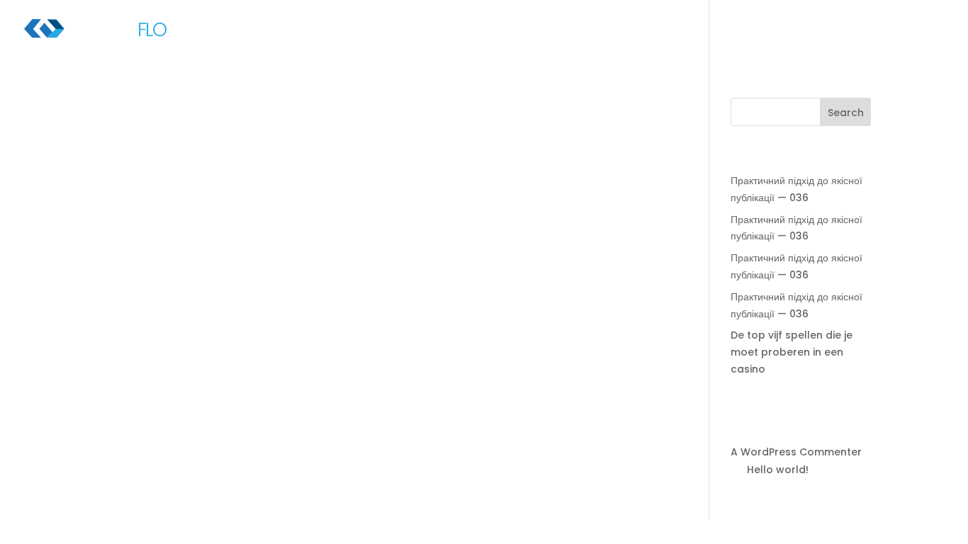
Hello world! (778, 470)
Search (846, 113)
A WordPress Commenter (796, 452)
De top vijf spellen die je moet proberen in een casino (791, 352)
